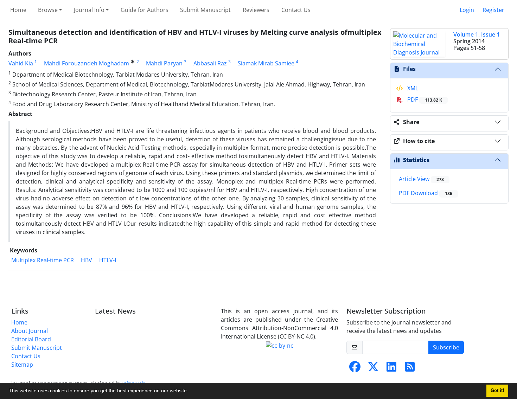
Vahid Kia (20, 63)
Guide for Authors (144, 10)
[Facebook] (354, 369)
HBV (86, 260)
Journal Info (89, 10)
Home (18, 10)
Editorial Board (31, 339)
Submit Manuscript (205, 10)
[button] (191, 392)
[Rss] (409, 369)
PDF (424, 99)
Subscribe (446, 347)
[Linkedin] (391, 369)
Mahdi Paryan (164, 63)
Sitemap (22, 364)
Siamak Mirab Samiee (266, 63)
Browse (48, 10)
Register (493, 10)
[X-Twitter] (373, 369)
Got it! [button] (497, 390)
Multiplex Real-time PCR (42, 260)
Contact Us (296, 10)
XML (412, 88)
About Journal (29, 331)
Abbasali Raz (210, 63)
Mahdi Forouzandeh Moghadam (86, 63)
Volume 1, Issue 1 (476, 34)
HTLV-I (107, 260)
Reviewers (256, 10)
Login (467, 10)
